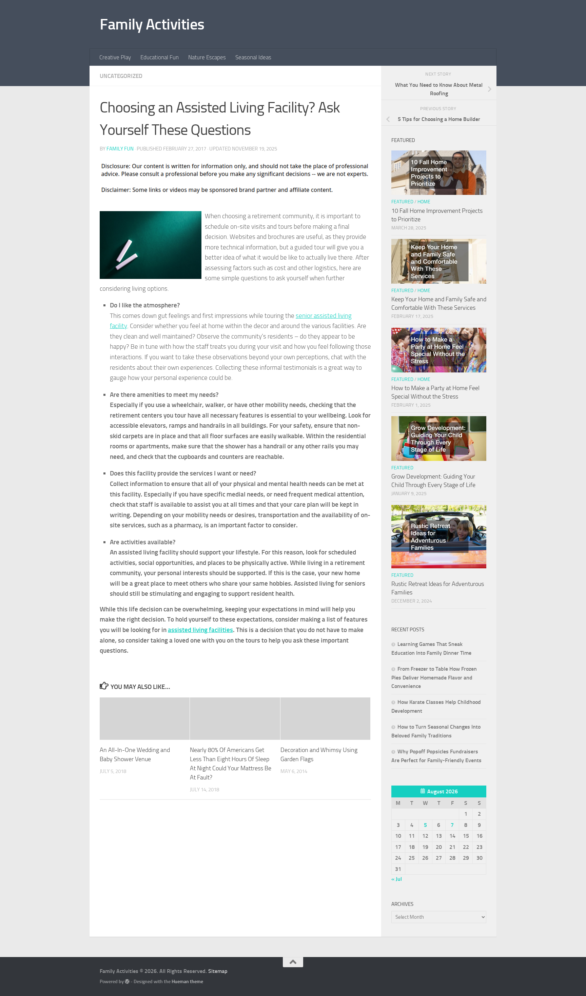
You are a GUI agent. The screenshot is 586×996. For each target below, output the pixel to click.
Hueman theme (187, 981)
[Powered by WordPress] (127, 981)
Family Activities (152, 24)
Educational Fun (159, 57)
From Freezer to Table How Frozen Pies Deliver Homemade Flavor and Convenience (434, 678)
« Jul (396, 879)
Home (423, 202)
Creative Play (115, 57)
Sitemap (218, 971)
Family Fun (120, 149)
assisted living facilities (200, 630)
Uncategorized (121, 76)
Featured (402, 202)
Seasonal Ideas (253, 57)
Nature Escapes (207, 57)
